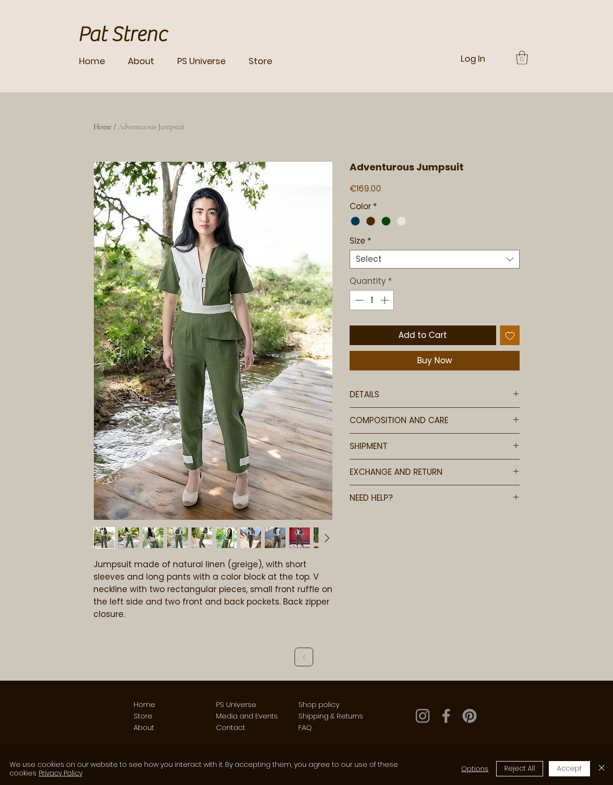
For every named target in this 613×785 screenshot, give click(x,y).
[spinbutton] (371, 300)
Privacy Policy (60, 773)
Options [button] (474, 769)
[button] (522, 58)
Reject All (519, 768)
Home (102, 127)
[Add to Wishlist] (510, 335)
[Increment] (385, 300)
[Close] (601, 768)
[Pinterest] (469, 715)
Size (360, 241)
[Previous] (304, 657)
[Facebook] (446, 715)
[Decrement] (358, 300)
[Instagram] (422, 715)
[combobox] (435, 259)
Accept (569, 768)
